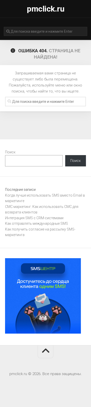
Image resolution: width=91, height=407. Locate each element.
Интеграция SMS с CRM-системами (34, 218)
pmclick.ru (45, 9)
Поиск (10, 152)
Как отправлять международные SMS (36, 223)
